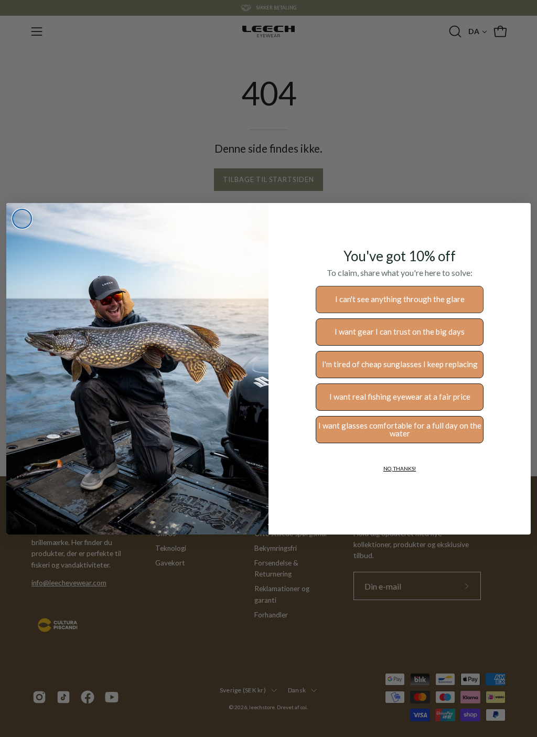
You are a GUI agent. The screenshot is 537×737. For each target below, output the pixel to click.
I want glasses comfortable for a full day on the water (399, 429)
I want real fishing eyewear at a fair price (399, 396)
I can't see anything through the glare (400, 299)
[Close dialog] (22, 218)
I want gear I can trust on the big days (400, 331)
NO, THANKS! (399, 468)
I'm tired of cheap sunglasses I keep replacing (400, 364)
